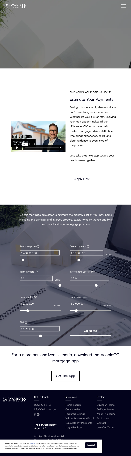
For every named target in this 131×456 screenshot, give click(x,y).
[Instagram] (38, 414)
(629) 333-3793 (42, 405)
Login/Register (74, 427)
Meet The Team (106, 414)
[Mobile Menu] (123, 6)
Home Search (73, 405)
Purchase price (28, 246)
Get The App (65, 376)
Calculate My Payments (79, 423)
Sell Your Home (105, 409)
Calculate (90, 330)
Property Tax (27, 296)
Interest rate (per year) (82, 271)
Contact (101, 423)
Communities (73, 409)
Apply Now (81, 179)
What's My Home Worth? (80, 418)
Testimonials (104, 418)
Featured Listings (75, 414)
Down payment (78, 246)
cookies (32, 444)
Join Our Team (105, 427)
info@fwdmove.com (45, 409)
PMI (22, 322)
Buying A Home (106, 405)
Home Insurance (78, 296)
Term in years (27, 271)
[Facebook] (34, 414)
